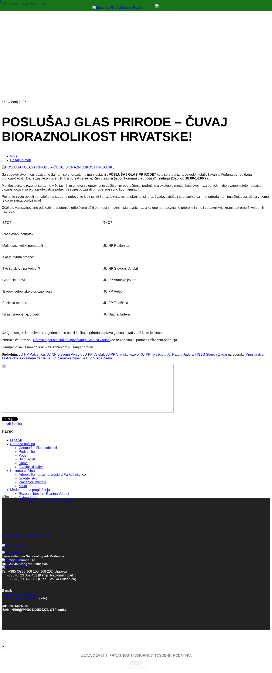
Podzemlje (27, 451)
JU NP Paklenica (32, 354)
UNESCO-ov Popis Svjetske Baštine (46, 501)
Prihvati (136, 663)
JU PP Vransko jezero (122, 354)
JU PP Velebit (93, 354)
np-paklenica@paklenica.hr (20, 594)
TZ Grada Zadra (100, 358)
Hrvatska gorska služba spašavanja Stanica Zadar (71, 340)
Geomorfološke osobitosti (38, 448)
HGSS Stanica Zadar (211, 354)
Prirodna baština (22, 444)
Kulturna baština (22, 471)
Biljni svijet (27, 459)
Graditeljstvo (28, 478)
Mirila (23, 486)
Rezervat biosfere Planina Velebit (44, 493)
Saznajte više (136, 667)
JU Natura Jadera (180, 354)
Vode (23, 455)
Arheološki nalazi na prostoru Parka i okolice (52, 474)
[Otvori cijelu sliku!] (59, 167)
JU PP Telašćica (152, 354)
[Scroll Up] (3, 646)
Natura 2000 (28, 497)
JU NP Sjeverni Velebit (64, 354)
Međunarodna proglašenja (30, 490)
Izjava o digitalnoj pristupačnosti (26, 535)
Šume (23, 463)
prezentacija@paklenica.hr (20, 598)
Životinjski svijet (31, 467)
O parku (16, 440)
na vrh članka (12, 424)
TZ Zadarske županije (68, 358)
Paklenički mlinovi (32, 482)
